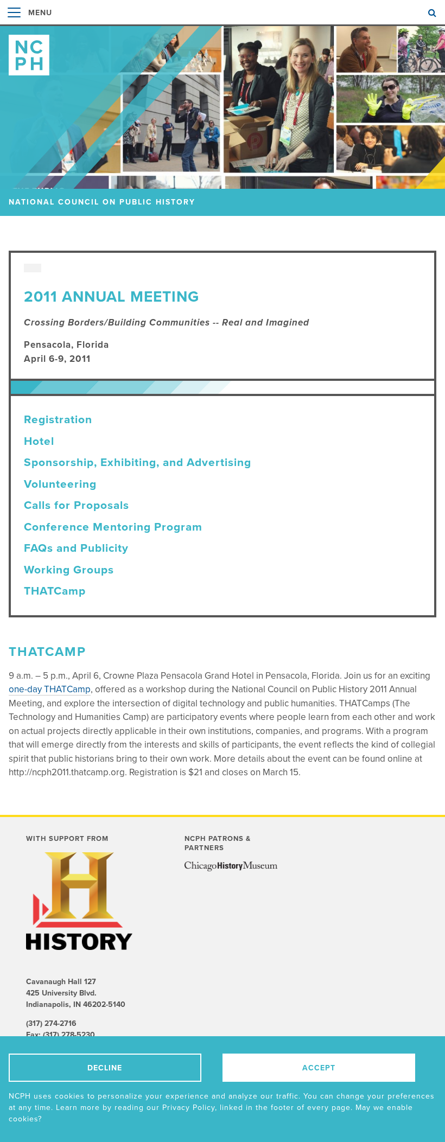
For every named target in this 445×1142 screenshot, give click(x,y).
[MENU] (14, 24)
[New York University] (231, 868)
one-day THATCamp (50, 689)
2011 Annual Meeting (111, 297)
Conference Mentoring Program (113, 527)
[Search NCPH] (432, 13)
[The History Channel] (85, 901)
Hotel (39, 441)
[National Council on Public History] (222, 50)
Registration (58, 419)
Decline (104, 1068)
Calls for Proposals (76, 505)
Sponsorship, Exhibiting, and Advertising (137, 462)
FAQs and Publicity (76, 548)
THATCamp (55, 591)
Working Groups (69, 570)
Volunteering (60, 484)
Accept (318, 1068)
